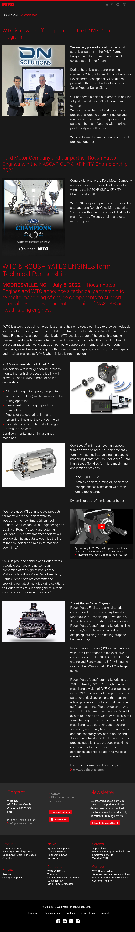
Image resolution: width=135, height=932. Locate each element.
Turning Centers (11, 848)
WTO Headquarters (102, 871)
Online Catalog (61, 819)
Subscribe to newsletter (103, 823)
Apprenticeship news (59, 848)
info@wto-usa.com (21, 823)
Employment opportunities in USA (111, 851)
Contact (56, 793)
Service (6, 874)
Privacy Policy (84, 554)
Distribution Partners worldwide (110, 877)
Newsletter (53, 858)
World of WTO (100, 858)
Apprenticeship (100, 848)
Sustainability (55, 880)
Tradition (52, 874)
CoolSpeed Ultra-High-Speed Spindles (19, 856)
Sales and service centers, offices (111, 874)
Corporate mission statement (63, 877)
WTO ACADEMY (56, 871)
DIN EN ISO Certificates (60, 883)
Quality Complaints (13, 877)
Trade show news (57, 851)
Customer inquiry (59, 812)
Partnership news (57, 854)
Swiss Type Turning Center (17, 851)
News (14, 14)
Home (5, 14)
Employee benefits (102, 854)
